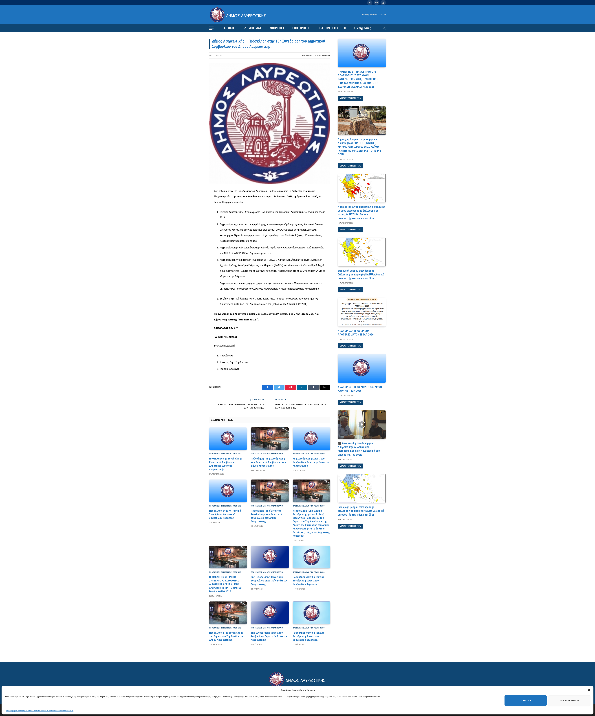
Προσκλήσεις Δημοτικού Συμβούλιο (316, 55)
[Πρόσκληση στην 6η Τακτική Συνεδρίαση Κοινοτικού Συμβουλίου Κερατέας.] (311, 557)
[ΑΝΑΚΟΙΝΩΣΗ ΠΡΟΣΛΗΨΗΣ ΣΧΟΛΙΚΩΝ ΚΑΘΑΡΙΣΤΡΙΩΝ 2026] (362, 368)
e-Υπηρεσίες (362, 28)
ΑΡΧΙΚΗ (229, 28)
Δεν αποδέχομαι (569, 700)
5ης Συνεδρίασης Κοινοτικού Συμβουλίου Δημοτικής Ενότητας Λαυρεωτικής (269, 636)
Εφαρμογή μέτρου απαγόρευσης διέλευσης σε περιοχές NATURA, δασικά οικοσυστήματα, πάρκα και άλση (361, 274)
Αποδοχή (525, 700)
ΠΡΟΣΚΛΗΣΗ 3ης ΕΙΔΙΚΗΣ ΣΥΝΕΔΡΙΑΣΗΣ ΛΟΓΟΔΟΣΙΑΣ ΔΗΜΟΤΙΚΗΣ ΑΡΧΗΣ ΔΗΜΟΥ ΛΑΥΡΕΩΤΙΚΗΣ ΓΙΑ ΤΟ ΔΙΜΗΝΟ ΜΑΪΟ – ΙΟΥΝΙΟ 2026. (225, 584)
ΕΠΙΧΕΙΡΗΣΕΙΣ (301, 28)
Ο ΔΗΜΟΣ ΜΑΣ (252, 28)
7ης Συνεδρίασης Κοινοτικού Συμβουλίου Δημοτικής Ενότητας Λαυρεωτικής (311, 462)
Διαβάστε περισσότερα (350, 98)
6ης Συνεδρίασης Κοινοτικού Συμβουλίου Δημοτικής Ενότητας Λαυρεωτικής (269, 580)
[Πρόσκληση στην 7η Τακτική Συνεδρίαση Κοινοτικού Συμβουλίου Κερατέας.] (228, 491)
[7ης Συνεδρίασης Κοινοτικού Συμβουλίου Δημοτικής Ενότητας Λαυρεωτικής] (311, 438)
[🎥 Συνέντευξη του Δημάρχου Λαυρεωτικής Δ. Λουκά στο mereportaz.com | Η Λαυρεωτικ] (362, 424)
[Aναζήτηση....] (384, 28)
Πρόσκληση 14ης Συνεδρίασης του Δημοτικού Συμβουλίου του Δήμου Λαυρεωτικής (268, 462)
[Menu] (211, 28)
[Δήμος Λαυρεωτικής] (238, 14)
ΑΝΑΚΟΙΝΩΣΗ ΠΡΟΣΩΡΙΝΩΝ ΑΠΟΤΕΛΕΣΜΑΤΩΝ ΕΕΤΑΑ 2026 (356, 332)
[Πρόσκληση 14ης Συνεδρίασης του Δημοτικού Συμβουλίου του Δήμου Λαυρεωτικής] (270, 438)
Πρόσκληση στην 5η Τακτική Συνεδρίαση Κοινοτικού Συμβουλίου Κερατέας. (308, 636)
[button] (588, 690)
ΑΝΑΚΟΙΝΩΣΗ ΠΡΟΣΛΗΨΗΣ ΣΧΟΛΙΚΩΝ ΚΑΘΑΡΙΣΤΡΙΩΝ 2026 (360, 388)
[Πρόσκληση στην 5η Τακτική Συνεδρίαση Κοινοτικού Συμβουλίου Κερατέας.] (311, 612)
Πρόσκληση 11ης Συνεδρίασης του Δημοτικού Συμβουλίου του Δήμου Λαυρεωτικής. (226, 636)
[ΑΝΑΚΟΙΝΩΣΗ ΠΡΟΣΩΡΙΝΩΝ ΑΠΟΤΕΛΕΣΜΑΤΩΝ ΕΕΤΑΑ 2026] (362, 312)
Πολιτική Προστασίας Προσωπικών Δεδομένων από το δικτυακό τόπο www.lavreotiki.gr (39, 711)
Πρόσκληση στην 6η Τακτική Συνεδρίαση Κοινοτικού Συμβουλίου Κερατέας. (308, 580)
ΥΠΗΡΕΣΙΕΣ (277, 28)
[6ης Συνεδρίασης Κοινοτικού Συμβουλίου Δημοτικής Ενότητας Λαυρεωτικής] (270, 557)
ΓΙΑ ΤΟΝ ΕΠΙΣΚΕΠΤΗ (332, 28)
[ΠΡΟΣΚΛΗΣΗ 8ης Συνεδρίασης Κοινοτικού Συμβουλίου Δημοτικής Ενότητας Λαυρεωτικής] (228, 438)
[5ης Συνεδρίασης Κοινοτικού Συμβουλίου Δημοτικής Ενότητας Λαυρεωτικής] (270, 612)
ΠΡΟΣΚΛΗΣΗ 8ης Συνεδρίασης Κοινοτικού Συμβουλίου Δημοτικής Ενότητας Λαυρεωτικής (225, 464)
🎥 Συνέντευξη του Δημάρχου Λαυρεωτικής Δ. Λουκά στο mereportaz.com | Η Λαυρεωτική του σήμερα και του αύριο (359, 448)
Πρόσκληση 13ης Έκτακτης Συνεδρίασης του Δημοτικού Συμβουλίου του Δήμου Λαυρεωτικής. (266, 516)
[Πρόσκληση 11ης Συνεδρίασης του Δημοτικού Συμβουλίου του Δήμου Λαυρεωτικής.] (228, 612)
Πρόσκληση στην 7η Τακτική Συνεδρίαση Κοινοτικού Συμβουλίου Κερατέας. (225, 514)
